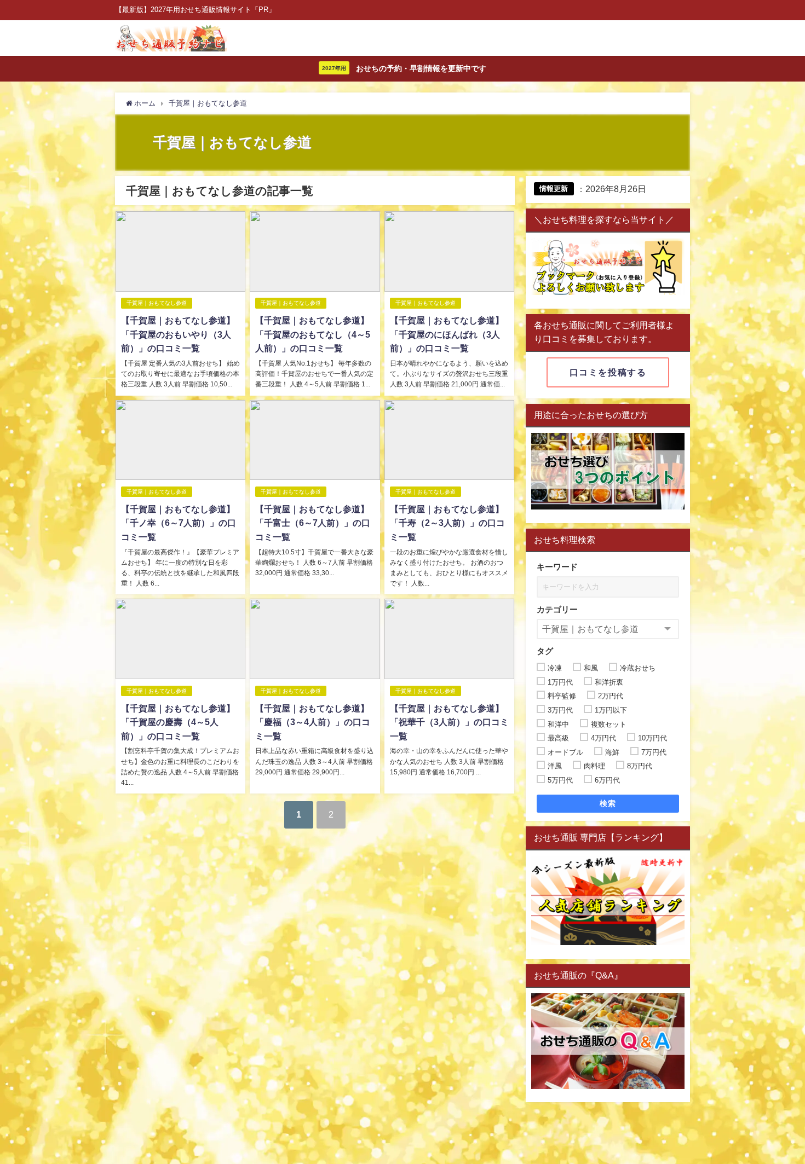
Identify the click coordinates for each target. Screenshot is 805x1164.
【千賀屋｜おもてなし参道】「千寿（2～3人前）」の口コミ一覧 (447, 523)
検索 (608, 803)
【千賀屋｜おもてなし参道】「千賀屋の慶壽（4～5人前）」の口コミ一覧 (178, 722)
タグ (545, 651)
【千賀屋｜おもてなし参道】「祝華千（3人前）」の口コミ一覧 (449, 722)
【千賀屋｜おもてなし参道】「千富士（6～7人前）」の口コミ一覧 (312, 523)
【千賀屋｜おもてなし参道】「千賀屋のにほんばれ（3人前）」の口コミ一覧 (447, 334)
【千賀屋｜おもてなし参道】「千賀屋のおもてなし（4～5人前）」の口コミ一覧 (312, 334)
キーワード (557, 567)
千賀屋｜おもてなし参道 (157, 302)
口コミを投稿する (608, 372)
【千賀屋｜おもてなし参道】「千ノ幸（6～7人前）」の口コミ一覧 (178, 523)
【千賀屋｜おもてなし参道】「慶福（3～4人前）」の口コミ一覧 (312, 722)
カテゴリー (557, 609)
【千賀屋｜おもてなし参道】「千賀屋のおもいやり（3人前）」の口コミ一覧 (178, 334)
